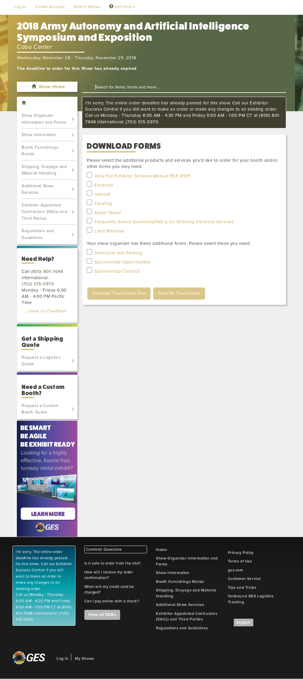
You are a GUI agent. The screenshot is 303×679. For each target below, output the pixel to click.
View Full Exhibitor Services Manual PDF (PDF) (142, 176)
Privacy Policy (241, 552)
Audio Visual (107, 212)
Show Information (39, 134)
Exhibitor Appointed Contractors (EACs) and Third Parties (44, 212)
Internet (102, 194)
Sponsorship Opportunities (122, 262)
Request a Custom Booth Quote (40, 409)
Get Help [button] (122, 6)
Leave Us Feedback (47, 310)
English (243, 622)
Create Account (50, 6)
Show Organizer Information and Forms (44, 119)
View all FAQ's (102, 614)
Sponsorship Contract (117, 271)
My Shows (84, 658)
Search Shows (87, 6)
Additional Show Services (38, 189)
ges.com (235, 570)
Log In (20, 6)
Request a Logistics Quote (41, 361)
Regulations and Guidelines (38, 234)
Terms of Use (240, 561)
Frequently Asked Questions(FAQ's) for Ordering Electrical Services (164, 221)
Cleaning (103, 203)
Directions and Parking (118, 253)
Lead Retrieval (109, 231)
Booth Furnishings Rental (40, 151)
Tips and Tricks (242, 587)
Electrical (103, 185)
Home (161, 549)
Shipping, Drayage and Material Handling (44, 170)
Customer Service (244, 578)
